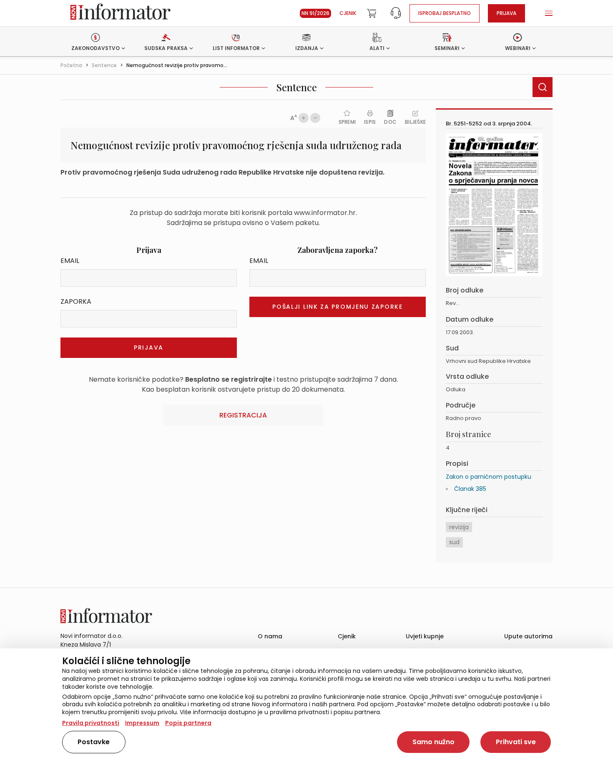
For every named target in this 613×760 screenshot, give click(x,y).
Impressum (142, 723)
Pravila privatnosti (90, 723)
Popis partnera (188, 723)
